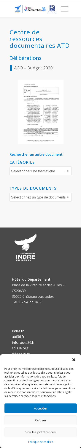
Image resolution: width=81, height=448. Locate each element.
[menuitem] (62, 9)
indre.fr (18, 331)
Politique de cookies (40, 442)
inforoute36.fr (23, 342)
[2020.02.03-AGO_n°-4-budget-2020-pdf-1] (41, 112)
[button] (74, 360)
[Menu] (62, 9)
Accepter (40, 408)
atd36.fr (18, 336)
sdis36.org (20, 348)
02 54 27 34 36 (30, 302)
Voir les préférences (40, 432)
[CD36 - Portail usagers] (35, 9)
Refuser (40, 420)
